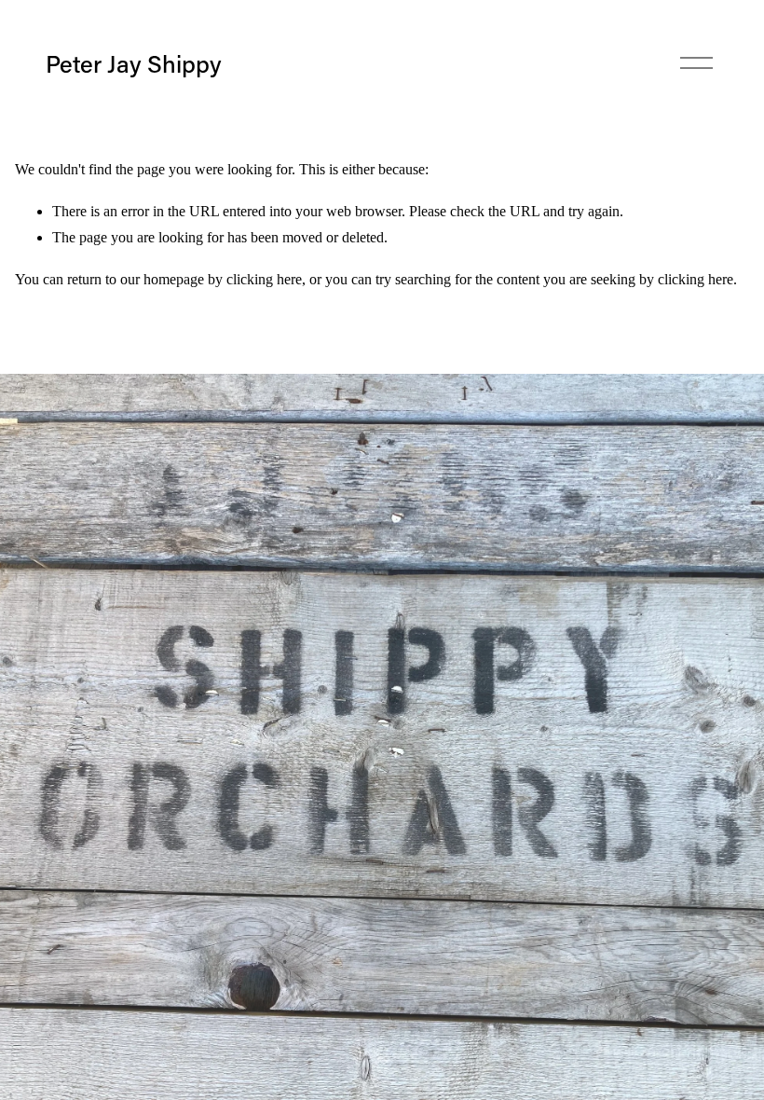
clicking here (264, 279)
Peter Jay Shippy (134, 63)
